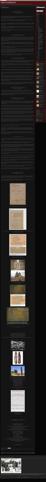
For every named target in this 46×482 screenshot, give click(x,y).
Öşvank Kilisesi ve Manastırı (17, 430)
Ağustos (39, 52)
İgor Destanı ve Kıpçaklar (41, 100)
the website (5, 146)
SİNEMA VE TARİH (39, 113)
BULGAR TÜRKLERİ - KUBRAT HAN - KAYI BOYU (41, 77)
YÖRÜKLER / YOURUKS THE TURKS (42, 95)
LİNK (18, 420)
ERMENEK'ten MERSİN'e (40, 47)
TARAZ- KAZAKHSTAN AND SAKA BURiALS (40, 41)
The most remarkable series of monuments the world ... (40, 35)
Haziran (38, 54)
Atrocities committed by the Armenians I (18, 437)
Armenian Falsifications (40, 40)
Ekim (38, 50)
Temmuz (39, 53)
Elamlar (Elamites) (41, 72)
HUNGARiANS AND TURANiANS (40, 29)
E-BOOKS (21, 420)
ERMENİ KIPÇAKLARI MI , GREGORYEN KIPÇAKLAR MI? (18, 428)
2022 (37, 18)
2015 (37, 25)
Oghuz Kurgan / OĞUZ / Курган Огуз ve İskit (40, 30)
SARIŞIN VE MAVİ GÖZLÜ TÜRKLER (18, 433)
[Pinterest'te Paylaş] (10, 448)
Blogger (22, 477)
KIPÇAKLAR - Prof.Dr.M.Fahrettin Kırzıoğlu (17, 431)
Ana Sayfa (38, 115)
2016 (37, 24)
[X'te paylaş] (9, 448)
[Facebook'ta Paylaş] (9, 448)
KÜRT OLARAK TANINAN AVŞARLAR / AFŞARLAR (41, 91)
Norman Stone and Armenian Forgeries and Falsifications (18, 427)
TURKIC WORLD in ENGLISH (40, 114)
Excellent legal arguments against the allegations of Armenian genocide (18, 438)
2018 (37, 22)
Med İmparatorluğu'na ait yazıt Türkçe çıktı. (41, 63)
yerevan (2, 449)
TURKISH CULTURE (18, 441)
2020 (37, 20)
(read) (32, 337)
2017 (37, 23)
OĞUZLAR (39, 46)
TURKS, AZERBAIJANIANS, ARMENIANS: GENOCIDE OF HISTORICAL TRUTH (18, 426)
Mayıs (38, 55)
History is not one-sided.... (18, 425)
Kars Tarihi (17, 434)
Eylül (38, 51)
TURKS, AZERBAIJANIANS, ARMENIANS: (18, 423)
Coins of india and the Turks (40, 39)
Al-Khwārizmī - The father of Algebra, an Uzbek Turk (40, 43)
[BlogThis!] (8, 448)
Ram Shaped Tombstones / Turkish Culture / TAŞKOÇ (40, 49)
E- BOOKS (23, 419)
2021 (37, 19)
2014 (37, 26)
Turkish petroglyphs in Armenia (18, 435)
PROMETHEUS (38, 112)
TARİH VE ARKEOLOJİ (8, 2)
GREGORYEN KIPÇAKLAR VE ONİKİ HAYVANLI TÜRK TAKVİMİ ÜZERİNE (17, 429)
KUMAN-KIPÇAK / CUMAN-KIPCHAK (18, 432)
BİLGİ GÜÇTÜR (38, 111)
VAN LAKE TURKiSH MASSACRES (18, 436)
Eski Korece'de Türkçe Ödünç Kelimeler (41, 86)
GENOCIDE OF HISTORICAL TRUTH (18, 424)
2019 (37, 21)
